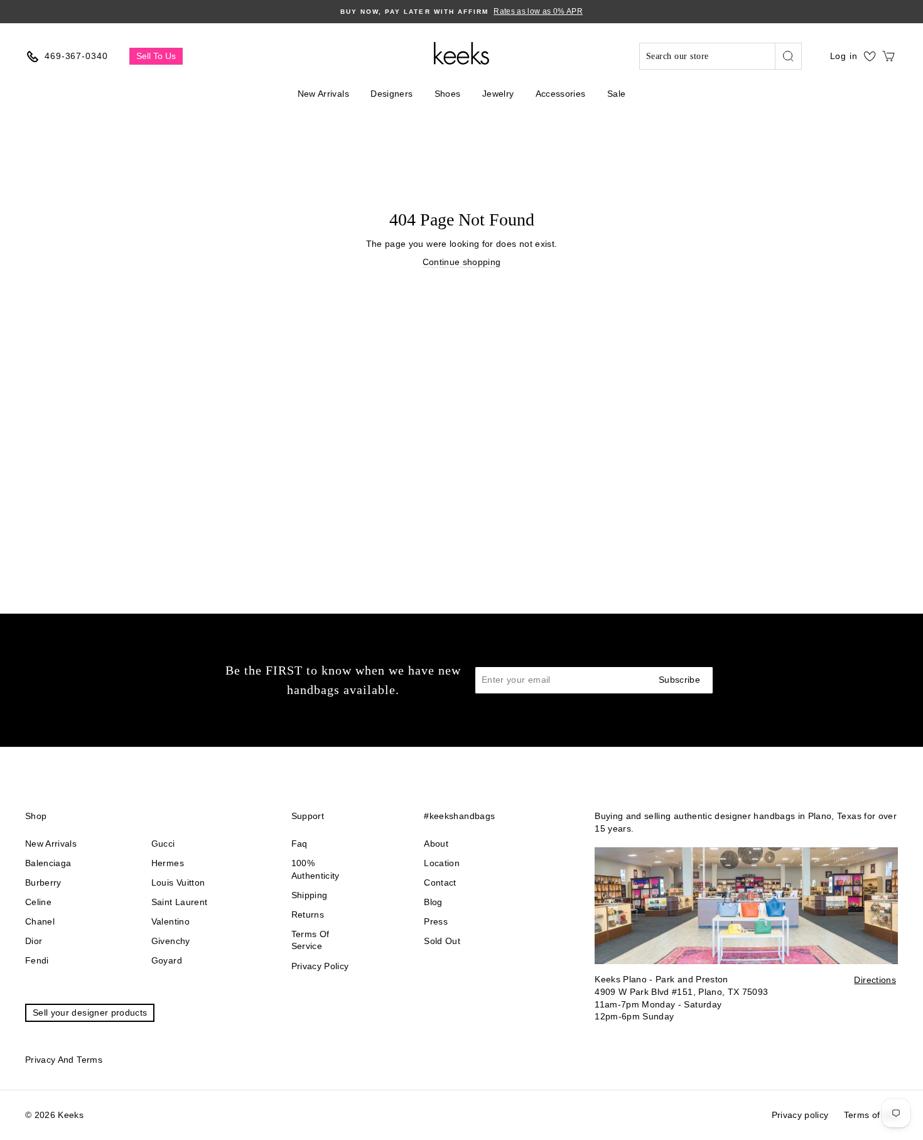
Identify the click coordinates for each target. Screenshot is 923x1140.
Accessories (561, 94)
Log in (844, 56)
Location (442, 863)
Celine (38, 902)
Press (436, 921)
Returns (307, 914)
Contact (440, 882)
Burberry (43, 882)
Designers (391, 94)
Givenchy (170, 941)
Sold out (442, 941)
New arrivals (51, 844)
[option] (461, 11)
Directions (875, 980)
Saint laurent (179, 902)
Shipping (309, 895)
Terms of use (871, 1115)
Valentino (170, 921)
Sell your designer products (90, 1012)
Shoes (448, 94)
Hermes (167, 863)
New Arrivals (323, 94)
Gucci (163, 844)
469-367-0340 (76, 56)
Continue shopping (462, 262)
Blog (433, 902)
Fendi (37, 960)
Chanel (40, 921)
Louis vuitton (178, 882)
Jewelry (498, 94)
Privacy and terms (63, 1060)
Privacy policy (320, 966)
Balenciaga (48, 863)
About (436, 844)
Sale (616, 94)
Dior (33, 941)
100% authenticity (315, 869)
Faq (299, 844)
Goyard (166, 960)
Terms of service (310, 940)
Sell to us (156, 56)
